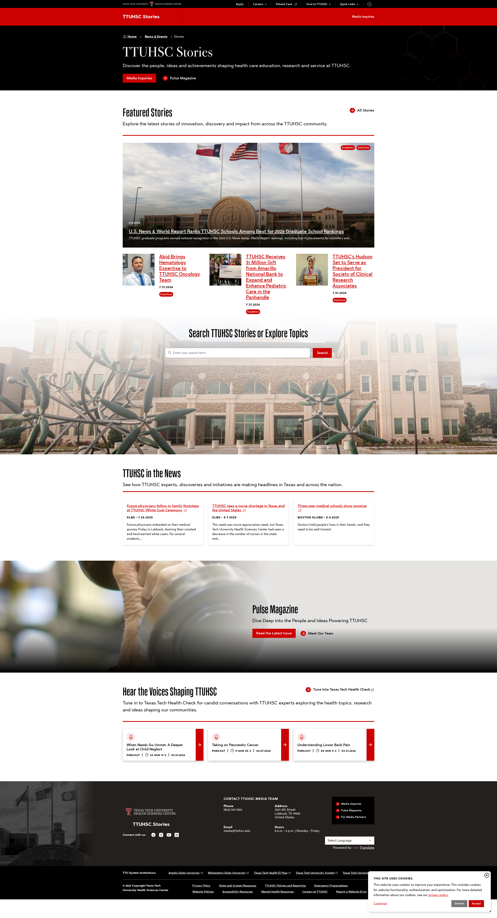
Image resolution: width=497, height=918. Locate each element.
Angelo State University (184, 873)
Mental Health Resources (277, 891)
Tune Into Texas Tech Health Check (341, 689)
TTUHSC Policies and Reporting (285, 885)
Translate (367, 847)
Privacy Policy (201, 885)
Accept (476, 903)
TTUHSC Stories (141, 16)
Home (132, 36)
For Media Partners (353, 817)
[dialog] (429, 891)
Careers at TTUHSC (315, 891)
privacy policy (438, 895)
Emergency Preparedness (331, 885)
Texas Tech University (357, 873)
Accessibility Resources (237, 891)
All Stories (365, 110)
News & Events (156, 36)
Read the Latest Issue (274, 633)
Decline (459, 903)
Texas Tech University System (315, 873)
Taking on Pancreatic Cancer (230, 732)
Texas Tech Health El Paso (271, 873)
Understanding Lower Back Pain (319, 732)
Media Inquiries (139, 78)
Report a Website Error (351, 891)
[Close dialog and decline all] (486, 875)
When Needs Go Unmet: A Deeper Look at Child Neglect (161, 735)
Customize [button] (380, 903)
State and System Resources (237, 885)
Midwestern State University (227, 873)
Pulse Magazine (183, 78)
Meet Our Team (320, 633)
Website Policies (203, 891)
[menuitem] (240, 4)
